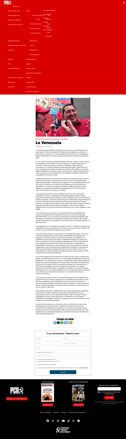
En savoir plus (84, 368)
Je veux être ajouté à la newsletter (47, 364)
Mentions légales (45, 412)
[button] (123, 436)
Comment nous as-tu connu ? (45, 352)
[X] (58, 327)
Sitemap (63, 412)
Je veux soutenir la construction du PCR (48, 361)
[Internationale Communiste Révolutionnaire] (63, 429)
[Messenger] (64, 327)
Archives (55, 412)
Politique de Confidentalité (113, 401)
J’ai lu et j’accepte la (109, 393)
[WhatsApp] (61, 327)
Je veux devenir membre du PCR (46, 359)
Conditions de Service (108, 403)
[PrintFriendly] (71, 327)
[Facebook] (55, 327)
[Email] (67, 327)
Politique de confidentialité (112, 393)
